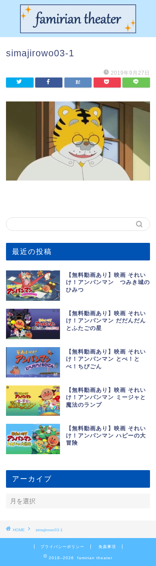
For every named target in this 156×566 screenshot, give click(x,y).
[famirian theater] (78, 30)
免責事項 (107, 546)
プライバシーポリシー (62, 546)
